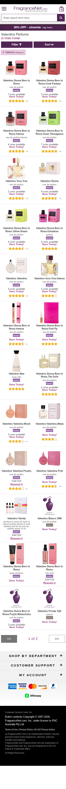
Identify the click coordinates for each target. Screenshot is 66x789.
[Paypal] (53, 686)
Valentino (14, 52)
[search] (56, 9)
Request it (16, 484)
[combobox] (33, 18)
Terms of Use (11, 729)
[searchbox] (29, 17)
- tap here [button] (33, 27)
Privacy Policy (26, 729)
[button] (4, 9)
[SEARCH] (61, 18)
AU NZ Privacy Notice (44, 729)
